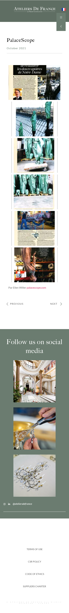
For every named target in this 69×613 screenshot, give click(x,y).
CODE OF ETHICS (34, 574)
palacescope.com (36, 287)
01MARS (44, 603)
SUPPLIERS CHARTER (34, 586)
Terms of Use (35, 549)
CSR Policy (34, 561)
